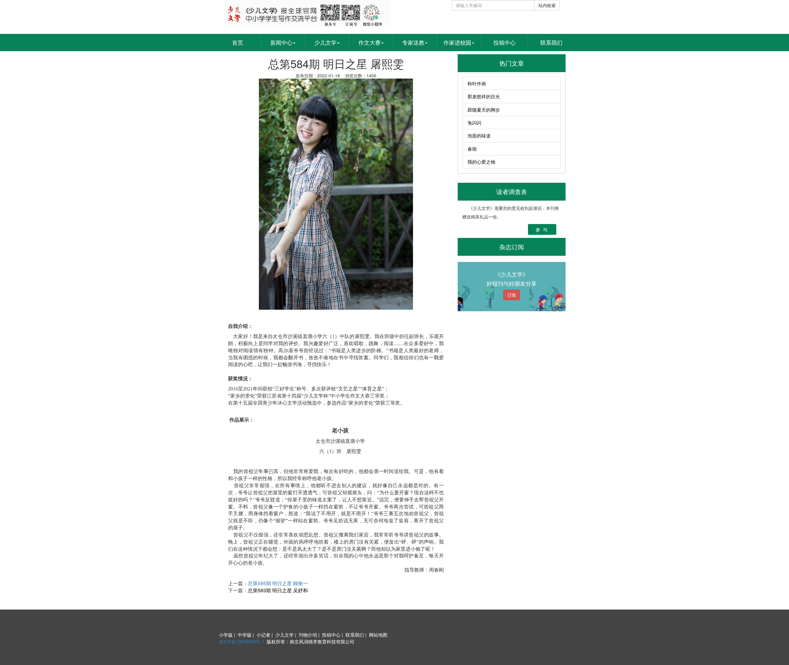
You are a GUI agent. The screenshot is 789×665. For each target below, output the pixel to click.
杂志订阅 (511, 246)
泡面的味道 (479, 135)
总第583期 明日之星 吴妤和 (278, 590)
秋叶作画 (477, 83)
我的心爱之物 (481, 161)
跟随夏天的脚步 (484, 109)
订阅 (511, 295)
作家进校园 (457, 42)
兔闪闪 (474, 122)
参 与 (542, 229)
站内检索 (547, 5)
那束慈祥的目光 (484, 96)
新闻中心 (281, 42)
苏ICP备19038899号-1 (241, 641)
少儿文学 (325, 42)
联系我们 (551, 42)
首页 (237, 42)
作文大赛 (369, 42)
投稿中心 (504, 42)
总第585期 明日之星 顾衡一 (278, 583)
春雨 (472, 148)
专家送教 (413, 42)
